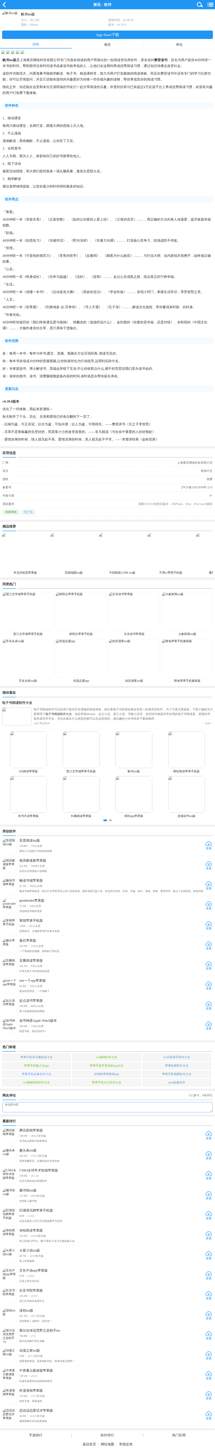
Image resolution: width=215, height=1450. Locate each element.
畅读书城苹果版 (31, 880)
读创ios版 (26, 1310)
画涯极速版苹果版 (32, 860)
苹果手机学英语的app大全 (106, 1065)
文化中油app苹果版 (33, 1270)
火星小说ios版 (29, 1250)
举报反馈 (125, 1444)
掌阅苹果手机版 (31, 920)
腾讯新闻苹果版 (31, 1130)
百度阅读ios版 (29, 840)
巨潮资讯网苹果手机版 (36, 1210)
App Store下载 (107, 35)
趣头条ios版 (28, 1150)
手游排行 (35, 1435)
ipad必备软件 (176, 1082)
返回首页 (89, 1444)
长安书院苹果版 (31, 1290)
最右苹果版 (27, 940)
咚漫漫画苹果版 (31, 1390)
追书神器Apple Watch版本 (38, 1020)
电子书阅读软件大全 (17, 702)
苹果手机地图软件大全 (176, 1074)
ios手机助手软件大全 (176, 1057)
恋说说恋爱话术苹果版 (36, 1410)
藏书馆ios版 (28, 1190)
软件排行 (107, 1435)
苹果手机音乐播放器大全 (36, 1057)
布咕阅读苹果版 (31, 1230)
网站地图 (107, 1444)
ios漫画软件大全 (106, 1057)
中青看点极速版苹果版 (36, 1370)
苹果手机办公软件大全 (106, 1082)
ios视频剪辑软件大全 (36, 1082)
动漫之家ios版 (29, 1350)
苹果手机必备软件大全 (36, 1074)
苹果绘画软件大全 (177, 1065)
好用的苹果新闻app (106, 1074)
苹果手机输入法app (36, 1065)
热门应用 (179, 1435)
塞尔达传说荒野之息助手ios (39, 1330)
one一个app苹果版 (32, 980)
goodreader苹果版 (31, 900)
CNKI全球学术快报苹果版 (38, 1170)
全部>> (209, 723)
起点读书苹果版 (31, 1000)
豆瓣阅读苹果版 (31, 960)
